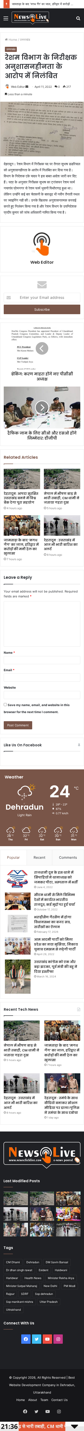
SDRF (24, 1294)
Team (44, 1400)
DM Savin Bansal (57, 1262)
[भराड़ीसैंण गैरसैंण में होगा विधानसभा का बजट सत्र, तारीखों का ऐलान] (18, 923)
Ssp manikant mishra (19, 1301)
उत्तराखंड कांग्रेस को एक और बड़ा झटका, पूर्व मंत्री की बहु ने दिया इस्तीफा (55, 967)
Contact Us (59, 1400)
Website (10, 687)
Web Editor (18, 86)
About (32, 1400)
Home (12, 39)
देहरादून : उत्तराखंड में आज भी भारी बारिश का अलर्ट (61, 544)
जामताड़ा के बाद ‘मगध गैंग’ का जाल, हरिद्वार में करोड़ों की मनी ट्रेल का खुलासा (21, 547)
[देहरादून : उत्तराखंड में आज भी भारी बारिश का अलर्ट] (62, 525)
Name (9, 652)
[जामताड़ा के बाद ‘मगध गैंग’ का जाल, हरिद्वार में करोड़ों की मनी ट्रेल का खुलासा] (22, 525)
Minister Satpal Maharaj (21, 1286)
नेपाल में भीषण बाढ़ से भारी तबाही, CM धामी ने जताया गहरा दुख (61, 498)
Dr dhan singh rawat (19, 1270)
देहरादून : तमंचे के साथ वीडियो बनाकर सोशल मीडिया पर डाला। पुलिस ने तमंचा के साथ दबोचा (61, 1105)
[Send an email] (26, 86)
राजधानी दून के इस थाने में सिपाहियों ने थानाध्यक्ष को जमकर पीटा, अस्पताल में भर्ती (56, 877)
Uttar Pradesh (49, 1301)
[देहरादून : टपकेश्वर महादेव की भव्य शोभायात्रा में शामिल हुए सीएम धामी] (68, 1214)
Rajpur (10, 1294)
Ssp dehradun (44, 1294)
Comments (68, 857)
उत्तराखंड (25, 39)
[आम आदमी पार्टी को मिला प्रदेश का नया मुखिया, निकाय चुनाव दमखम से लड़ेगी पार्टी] (18, 946)
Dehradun (32, 1262)
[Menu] (6, 20)
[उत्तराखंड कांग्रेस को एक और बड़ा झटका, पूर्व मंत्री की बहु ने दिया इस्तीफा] (18, 977)
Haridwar (12, 1278)
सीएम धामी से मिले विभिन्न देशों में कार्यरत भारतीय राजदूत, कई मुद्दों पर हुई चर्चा (54, 899)
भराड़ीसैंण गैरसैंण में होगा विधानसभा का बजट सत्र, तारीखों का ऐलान (52, 922)
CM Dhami (13, 1262)
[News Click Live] (30, 18)
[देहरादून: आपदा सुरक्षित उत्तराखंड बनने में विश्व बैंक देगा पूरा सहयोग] (22, 479)
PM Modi (69, 1286)
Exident (43, 1270)
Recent (39, 857)
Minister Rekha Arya (61, 1278)
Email (9, 670)
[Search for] (78, 20)
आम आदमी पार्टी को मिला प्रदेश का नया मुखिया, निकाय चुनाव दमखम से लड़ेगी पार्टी (56, 944)
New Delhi (50, 1286)
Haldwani (61, 1270)
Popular (13, 857)
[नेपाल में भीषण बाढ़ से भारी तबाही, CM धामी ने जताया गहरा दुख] (62, 479)
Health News (32, 1278)
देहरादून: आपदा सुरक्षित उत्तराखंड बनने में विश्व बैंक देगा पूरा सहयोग (21, 498)
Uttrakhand (13, 1309)
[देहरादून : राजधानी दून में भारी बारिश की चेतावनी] (68, 1229)
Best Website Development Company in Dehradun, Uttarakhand (42, 1385)
